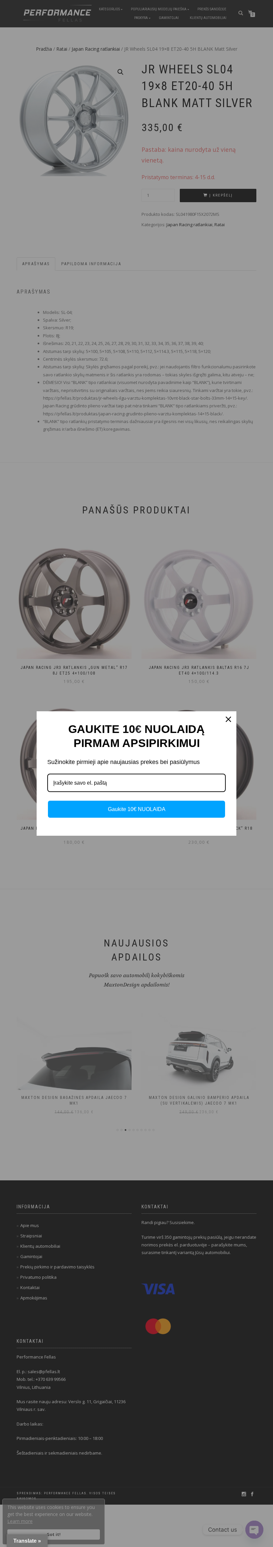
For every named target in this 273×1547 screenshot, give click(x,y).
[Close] (228, 719)
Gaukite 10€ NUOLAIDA (136, 809)
